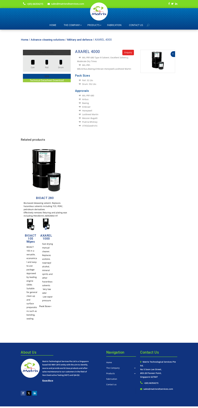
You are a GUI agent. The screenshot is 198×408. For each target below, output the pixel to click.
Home (52, 25)
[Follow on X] (29, 393)
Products (93, 25)
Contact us (136, 25)
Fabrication (114, 25)
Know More (47, 380)
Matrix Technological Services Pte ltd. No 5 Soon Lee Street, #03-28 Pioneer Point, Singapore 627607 (158, 369)
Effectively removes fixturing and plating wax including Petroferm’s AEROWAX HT (45, 214)
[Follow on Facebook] (23, 393)
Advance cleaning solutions (48, 39)
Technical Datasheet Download (47, 80)
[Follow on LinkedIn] (34, 393)
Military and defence (79, 39)
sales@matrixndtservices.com (67, 3)
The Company (72, 25)
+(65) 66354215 (35, 4)
